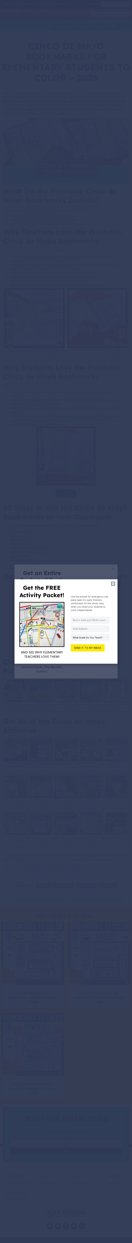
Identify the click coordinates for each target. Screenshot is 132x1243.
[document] (66, 621)
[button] (113, 584)
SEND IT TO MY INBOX (87, 647)
